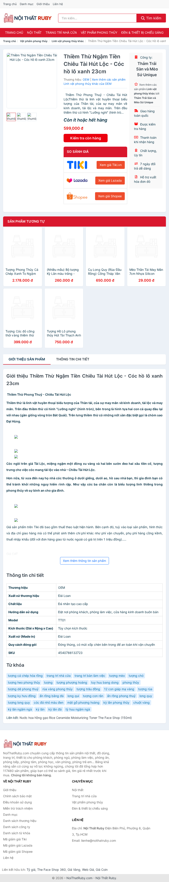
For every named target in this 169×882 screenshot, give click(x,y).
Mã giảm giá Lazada (17, 845)
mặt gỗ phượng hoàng (83, 702)
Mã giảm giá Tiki (15, 839)
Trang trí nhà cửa (61, 32)
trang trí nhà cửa (59, 675)
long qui (73, 696)
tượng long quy (19, 702)
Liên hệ (58, 4)
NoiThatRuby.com (79, 878)
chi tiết (72, 359)
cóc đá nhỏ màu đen (48, 702)
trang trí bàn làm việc (90, 675)
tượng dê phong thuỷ (23, 689)
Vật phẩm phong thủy (99, 32)
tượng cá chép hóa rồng (25, 675)
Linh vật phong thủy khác (68, 41)
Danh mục (26, 4)
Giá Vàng (74, 869)
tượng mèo (117, 675)
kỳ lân (40, 709)
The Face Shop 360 (51, 869)
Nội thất (34, 32)
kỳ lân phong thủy (116, 702)
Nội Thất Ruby (106, 878)
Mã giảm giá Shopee (18, 851)
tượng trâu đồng (88, 689)
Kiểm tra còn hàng (85, 138)
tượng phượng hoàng (72, 682)
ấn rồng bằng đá (52, 696)
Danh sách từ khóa (16, 833)
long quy (146, 696)
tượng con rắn (93, 696)
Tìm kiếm (153, 18)
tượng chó (136, 675)
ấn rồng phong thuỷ (121, 696)
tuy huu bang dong (105, 682)
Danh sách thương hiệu (19, 821)
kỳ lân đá (55, 709)
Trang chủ (10, 4)
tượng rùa (145, 689)
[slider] (11, 117)
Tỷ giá (31, 869)
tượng (48, 682)
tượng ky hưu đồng (22, 696)
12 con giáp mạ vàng (119, 689)
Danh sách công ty (16, 827)
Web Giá (88, 869)
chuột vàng (141, 702)
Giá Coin (102, 869)
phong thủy (131, 682)
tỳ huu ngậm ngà (78, 709)
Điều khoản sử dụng (17, 802)
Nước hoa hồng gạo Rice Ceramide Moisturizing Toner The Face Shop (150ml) (76, 718)
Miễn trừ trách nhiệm (18, 808)
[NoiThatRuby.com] (27, 18)
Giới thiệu (43, 4)
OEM (86, 79)
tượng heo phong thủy (24, 682)
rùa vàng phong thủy (57, 689)
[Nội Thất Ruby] (25, 744)
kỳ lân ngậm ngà (20, 709)
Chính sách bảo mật (17, 796)
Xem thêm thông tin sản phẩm (84, 561)
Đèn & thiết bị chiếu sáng (142, 32)
